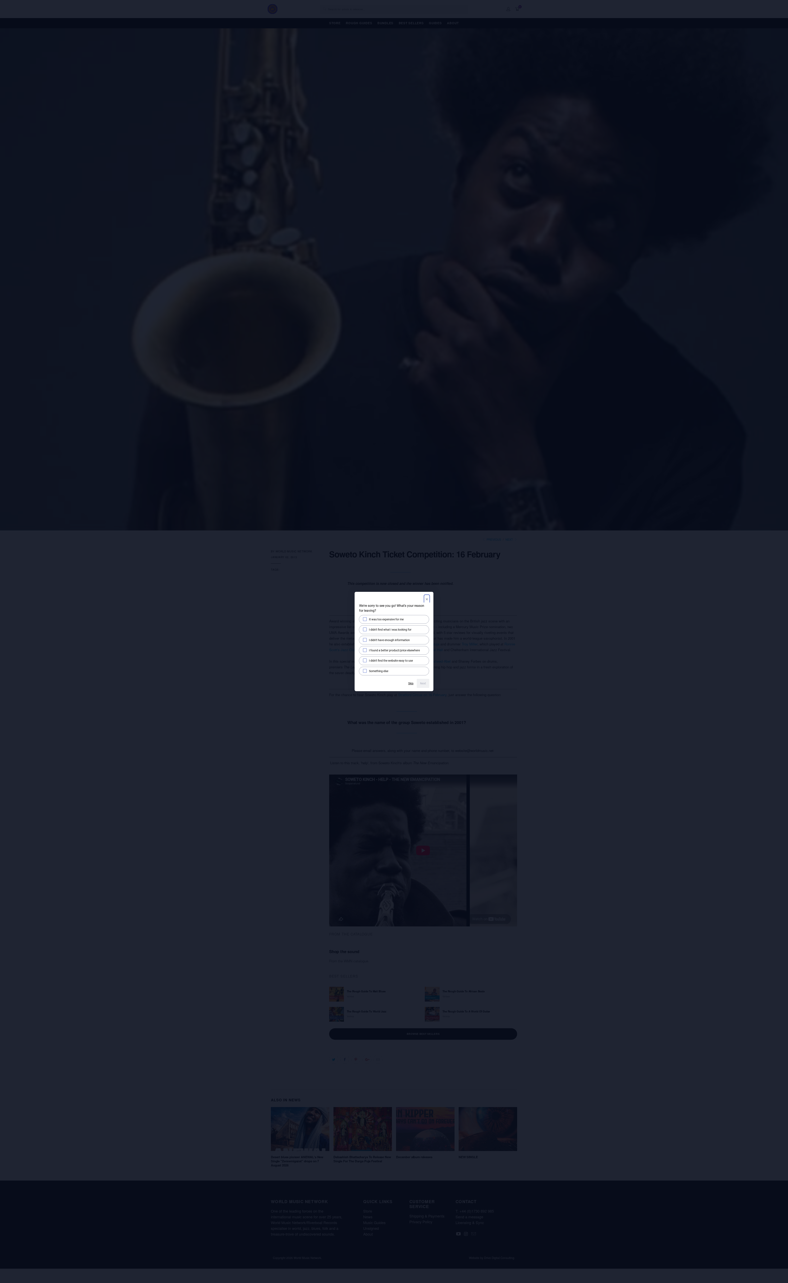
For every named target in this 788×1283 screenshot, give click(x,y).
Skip (410, 683)
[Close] (426, 599)
